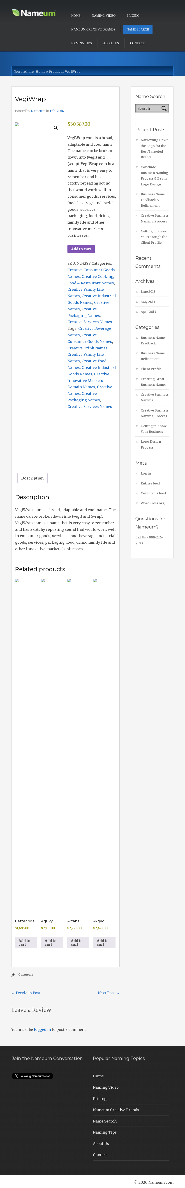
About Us (111, 43)
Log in (146, 473)
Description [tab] (32, 478)
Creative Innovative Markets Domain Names (88, 380)
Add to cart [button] (24, 942)
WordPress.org (153, 503)
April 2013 (148, 312)
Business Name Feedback (153, 340)
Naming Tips (81, 43)
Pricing (133, 15)
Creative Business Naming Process (155, 218)
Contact (137, 43)
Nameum (38, 111)
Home (76, 15)
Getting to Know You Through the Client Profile (154, 237)
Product (55, 72)
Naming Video (104, 15)
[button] (56, 128)
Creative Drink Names (87, 348)
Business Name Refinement (153, 356)
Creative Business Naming (155, 397)
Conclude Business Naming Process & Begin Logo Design (154, 175)
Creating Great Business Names (153, 382)
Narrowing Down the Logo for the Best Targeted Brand (155, 148)
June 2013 (148, 292)
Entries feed (150, 483)
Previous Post (26, 993)
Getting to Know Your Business (153, 429)
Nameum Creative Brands (93, 29)
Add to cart (81, 249)
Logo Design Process (151, 444)
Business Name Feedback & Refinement (153, 200)
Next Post (109, 993)
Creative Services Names (89, 322)
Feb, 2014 (57, 111)
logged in (42, 1029)
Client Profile (151, 369)
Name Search (138, 29)
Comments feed (153, 493)
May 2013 (148, 302)
